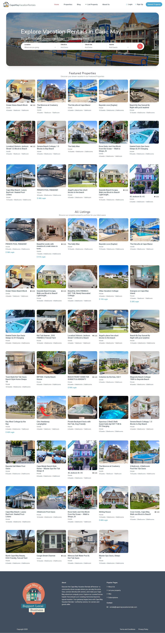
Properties (68, 4)
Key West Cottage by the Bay (16, 423)
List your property (114, 590)
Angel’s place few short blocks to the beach (77, 191)
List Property (92, 4)
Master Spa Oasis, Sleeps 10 (109, 557)
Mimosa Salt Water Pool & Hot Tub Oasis (78, 557)
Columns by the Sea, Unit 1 (110, 377)
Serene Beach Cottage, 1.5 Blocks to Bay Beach (48, 147)
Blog (79, 4)
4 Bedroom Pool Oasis (46, 512)
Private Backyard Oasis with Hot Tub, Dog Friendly (79, 423)
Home (56, 4)
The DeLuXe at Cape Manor (79, 105)
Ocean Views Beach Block (17, 105)
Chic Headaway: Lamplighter (43, 423)
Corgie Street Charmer (46, 556)
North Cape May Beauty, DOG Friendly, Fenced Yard (16, 557)
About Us (106, 4)
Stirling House (105, 512)
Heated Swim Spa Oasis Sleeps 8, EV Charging (139, 147)
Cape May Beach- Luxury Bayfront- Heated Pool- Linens (16, 192)
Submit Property (154, 4)
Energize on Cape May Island (139, 292)
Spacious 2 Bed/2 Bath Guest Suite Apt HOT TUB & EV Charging (110, 424)
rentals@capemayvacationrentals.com (123, 607)
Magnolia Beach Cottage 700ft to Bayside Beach (140, 378)
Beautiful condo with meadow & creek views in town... (47, 246)
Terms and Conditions (127, 629)
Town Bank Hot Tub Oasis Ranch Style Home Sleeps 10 (16, 379)
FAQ (109, 594)
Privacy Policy (143, 629)
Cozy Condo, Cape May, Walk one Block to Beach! (140, 513)
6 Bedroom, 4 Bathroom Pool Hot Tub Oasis (140, 467)
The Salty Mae (74, 146)
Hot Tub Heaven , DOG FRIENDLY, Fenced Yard (46, 336)
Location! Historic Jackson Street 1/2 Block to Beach (17, 147)
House (101, 108)
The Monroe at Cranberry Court (47, 106)
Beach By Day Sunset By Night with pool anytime (140, 106)
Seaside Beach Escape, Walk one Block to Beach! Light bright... (109, 192)
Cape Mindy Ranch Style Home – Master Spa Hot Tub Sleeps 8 (48, 468)
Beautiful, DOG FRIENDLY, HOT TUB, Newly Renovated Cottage (79, 293)
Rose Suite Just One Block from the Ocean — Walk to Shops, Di (110, 148)
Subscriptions (113, 597)
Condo (8, 108)
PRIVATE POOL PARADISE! (47, 190)
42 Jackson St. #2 (137, 196)
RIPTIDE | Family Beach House (46, 378)
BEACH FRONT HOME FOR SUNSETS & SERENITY (78, 378)
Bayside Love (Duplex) (108, 105)
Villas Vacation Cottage (108, 291)
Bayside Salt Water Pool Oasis (15, 467)
